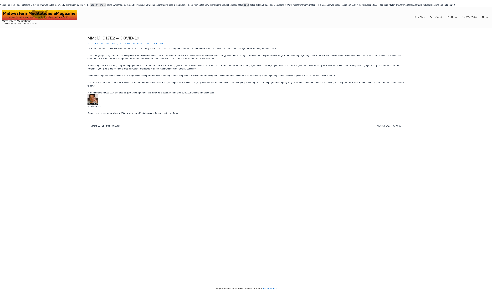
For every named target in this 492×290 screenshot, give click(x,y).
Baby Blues (419, 17)
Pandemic (140, 44)
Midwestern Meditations (16, 21)
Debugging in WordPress (285, 5)
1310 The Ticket (469, 17)
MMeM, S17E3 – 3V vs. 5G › (390, 126)
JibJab (485, 17)
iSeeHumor (452, 17)
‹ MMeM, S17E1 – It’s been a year (104, 126)
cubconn (97, 106)
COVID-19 (161, 44)
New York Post (123, 83)
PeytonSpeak (436, 17)
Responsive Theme (270, 288)
